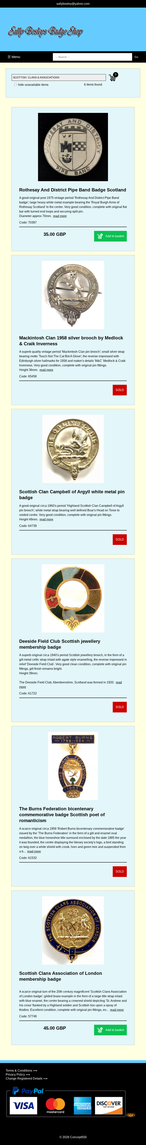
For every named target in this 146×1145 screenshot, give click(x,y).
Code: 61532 (28, 857)
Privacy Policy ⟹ (18, 1074)
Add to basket (115, 236)
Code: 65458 (28, 376)
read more (60, 216)
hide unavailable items (32, 84)
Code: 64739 (28, 525)
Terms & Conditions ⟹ (21, 1070)
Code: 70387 (28, 222)
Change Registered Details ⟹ (27, 1078)
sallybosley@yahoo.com (73, 3)
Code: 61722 (28, 693)
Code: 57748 (28, 1016)
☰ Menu (14, 57)
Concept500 (78, 1137)
